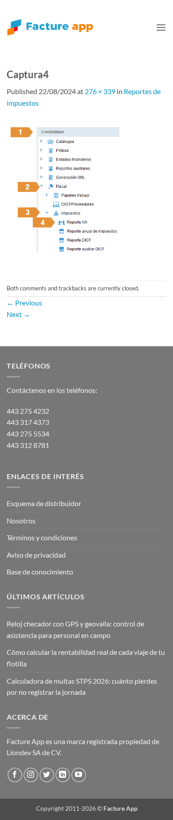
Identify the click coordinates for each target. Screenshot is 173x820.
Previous (24, 302)
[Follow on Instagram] (31, 775)
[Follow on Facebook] (15, 775)
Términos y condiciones (42, 537)
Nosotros (21, 520)
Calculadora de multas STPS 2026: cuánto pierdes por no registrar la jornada (82, 687)
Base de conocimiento (40, 571)
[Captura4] (68, 193)
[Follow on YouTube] (78, 775)
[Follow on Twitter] (46, 775)
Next (18, 314)
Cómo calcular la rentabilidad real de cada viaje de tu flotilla (86, 658)
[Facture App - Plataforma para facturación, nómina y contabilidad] (50, 27)
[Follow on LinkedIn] (62, 775)
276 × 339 (100, 91)
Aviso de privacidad (36, 555)
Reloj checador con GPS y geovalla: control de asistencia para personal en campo (75, 629)
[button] (161, 27)
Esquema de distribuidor (44, 503)
